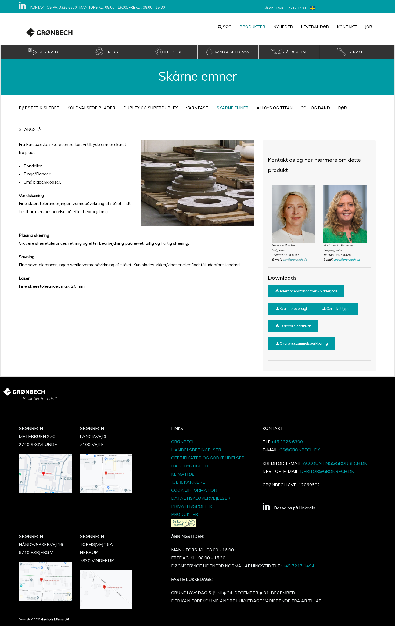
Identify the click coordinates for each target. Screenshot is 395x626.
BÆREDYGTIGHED (189, 466)
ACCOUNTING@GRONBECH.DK (335, 463)
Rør (342, 107)
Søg (226, 26)
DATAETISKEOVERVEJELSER (200, 498)
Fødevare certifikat (295, 326)
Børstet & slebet (39, 107)
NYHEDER (283, 26)
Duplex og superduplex (150, 107)
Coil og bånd (315, 107)
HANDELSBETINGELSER (196, 449)
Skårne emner (233, 107)
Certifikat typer (338, 308)
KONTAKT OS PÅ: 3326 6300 (53, 7)
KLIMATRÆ (182, 474)
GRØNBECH (183, 441)
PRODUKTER (252, 26)
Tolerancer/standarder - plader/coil (308, 291)
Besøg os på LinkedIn (294, 507)
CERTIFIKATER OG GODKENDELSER (208, 457)
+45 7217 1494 (298, 566)
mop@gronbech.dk (347, 259)
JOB (368, 26)
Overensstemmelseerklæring (303, 343)
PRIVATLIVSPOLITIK (191, 506)
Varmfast (197, 107)
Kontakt (347, 26)
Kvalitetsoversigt (293, 308)
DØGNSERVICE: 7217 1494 (284, 8)
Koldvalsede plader (91, 107)
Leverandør (315, 26)
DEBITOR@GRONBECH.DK (327, 471)
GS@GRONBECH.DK (299, 449)
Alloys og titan (275, 107)
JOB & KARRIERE (188, 482)
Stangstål (31, 129)
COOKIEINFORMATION (194, 490)
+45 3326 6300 (287, 441)
